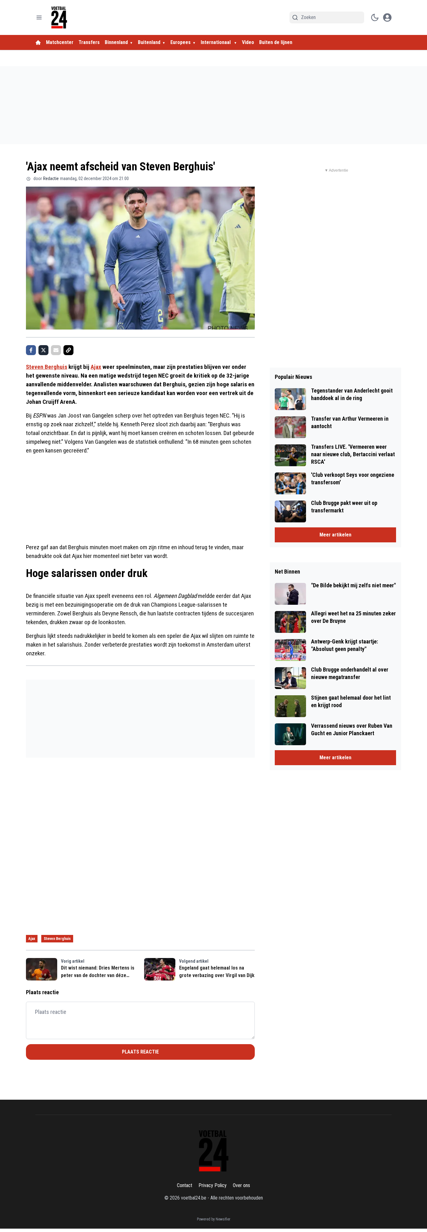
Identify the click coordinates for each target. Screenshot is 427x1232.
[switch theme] (374, 17)
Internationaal (216, 42)
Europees (180, 42)
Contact (184, 1185)
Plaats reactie (140, 1052)
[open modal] (387, 17)
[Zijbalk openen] (39, 17)
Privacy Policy (212, 1185)
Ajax (96, 366)
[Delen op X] (43, 350)
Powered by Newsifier (213, 1219)
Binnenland (116, 42)
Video (248, 42)
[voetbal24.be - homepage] (59, 17)
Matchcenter (59, 42)
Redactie (51, 178)
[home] (38, 42)
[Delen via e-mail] (56, 350)
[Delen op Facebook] (31, 350)
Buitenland (149, 42)
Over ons (241, 1185)
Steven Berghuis (46, 366)
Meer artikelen (335, 535)
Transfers (89, 42)
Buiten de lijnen (275, 42)
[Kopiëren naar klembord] (68, 350)
